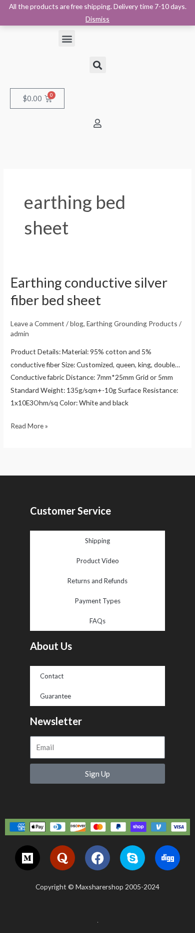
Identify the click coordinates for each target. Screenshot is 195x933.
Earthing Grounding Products (132, 323)
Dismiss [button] (98, 19)
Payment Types (97, 601)
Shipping (97, 541)
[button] (66, 38)
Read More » (29, 424)
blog (77, 323)
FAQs (98, 621)
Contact (52, 676)
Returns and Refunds (98, 581)
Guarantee (55, 696)
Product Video (97, 561)
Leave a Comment (37, 323)
